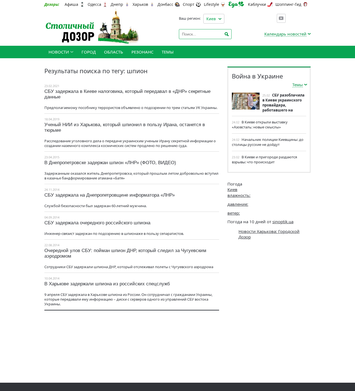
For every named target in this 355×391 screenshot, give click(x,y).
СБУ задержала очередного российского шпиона (97, 222)
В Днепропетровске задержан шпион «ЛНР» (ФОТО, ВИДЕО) (110, 162)
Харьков (140, 4)
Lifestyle (211, 4)
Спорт (188, 4)
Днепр (117, 4)
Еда (236, 4)
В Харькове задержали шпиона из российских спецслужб (107, 283)
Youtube (281, 18)
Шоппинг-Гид (288, 4)
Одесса (94, 4)
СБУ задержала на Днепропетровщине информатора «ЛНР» (109, 195)
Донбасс (165, 4)
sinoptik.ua (282, 221)
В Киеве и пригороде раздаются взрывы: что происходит (264, 159)
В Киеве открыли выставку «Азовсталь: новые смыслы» (260, 125)
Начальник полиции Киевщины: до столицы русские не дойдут (267, 142)
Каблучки (257, 4)
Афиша (71, 4)
